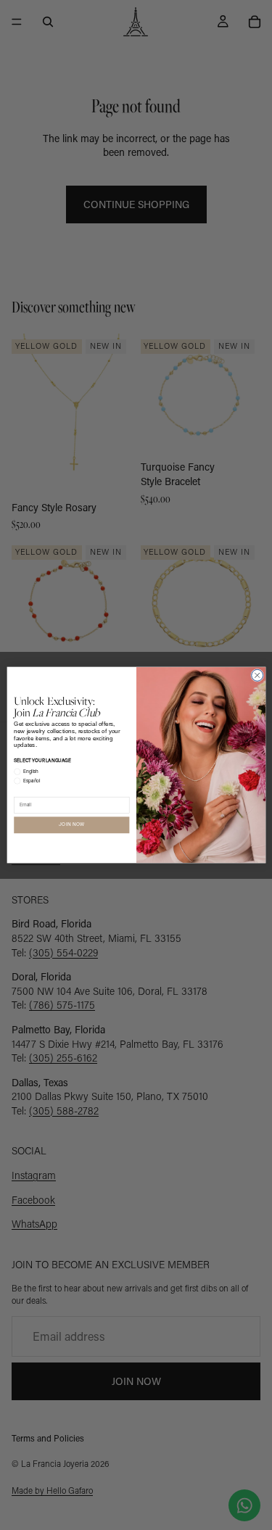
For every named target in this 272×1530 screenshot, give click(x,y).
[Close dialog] (257, 675)
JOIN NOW (71, 824)
